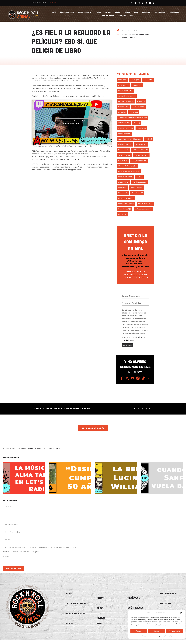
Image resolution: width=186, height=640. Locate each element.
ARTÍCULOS (134, 597)
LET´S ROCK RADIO (76, 603)
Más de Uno (123, 150)
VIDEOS (69, 623)
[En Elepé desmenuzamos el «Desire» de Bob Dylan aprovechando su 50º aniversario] (70, 478)
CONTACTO (165, 603)
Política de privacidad (159, 636)
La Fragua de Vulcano (143, 209)
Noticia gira (123, 182)
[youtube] (135, 3)
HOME (68, 593)
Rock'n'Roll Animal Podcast (128, 171)
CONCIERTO (123, 123)
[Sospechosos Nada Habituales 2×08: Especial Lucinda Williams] (116, 478)
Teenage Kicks (124, 155)
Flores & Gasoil (124, 209)
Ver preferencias (174, 631)
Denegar (157, 631)
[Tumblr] (146, 408)
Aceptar (139, 631)
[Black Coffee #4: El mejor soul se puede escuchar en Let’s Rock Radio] (24, 478)
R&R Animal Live (125, 101)
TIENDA (101, 617)
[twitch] (142, 3)
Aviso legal (170, 636)
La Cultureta (138, 107)
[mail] (153, 3)
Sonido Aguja (141, 144)
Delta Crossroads (125, 177)
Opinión (139, 34)
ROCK (126, 37)
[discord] (150, 3)
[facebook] (128, 3)
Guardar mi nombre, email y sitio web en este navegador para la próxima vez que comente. (40, 547)
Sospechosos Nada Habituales (129, 139)
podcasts (123, 85)
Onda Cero (123, 107)
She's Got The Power (126, 198)
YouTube (132, 37)
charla (132, 34)
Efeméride (123, 193)
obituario (141, 128)
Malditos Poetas (139, 182)
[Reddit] (142, 408)
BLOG (99, 623)
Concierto (122, 214)
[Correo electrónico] (150, 408)
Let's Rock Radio (125, 91)
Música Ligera (136, 187)
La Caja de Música (139, 160)
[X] (139, 408)
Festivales (122, 160)
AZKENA (122, 187)
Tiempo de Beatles (145, 204)
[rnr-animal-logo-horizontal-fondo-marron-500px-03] (23, 10)
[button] (182, 613)
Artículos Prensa (125, 144)
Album (122, 112)
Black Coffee (137, 193)
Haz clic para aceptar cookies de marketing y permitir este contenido (71, 122)
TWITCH (101, 597)
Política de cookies (146, 636)
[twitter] (131, 3)
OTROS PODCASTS (75, 613)
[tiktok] (146, 3)
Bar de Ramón (124, 134)
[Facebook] (135, 408)
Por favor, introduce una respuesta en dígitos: (21, 552)
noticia (148, 80)
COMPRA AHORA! (53, 3)
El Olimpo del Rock (140, 150)
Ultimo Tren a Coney (126, 204)
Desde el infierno (141, 155)
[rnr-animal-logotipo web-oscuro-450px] (27, 583)
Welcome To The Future (127, 166)
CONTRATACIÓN (167, 593)
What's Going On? (125, 128)
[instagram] (139, 3)
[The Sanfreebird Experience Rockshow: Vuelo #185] (162, 478)
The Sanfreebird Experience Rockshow (132, 117)
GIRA (139, 177)
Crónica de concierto (126, 96)
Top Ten (134, 112)
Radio (149, 139)
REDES (100, 607)
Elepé (136, 123)
